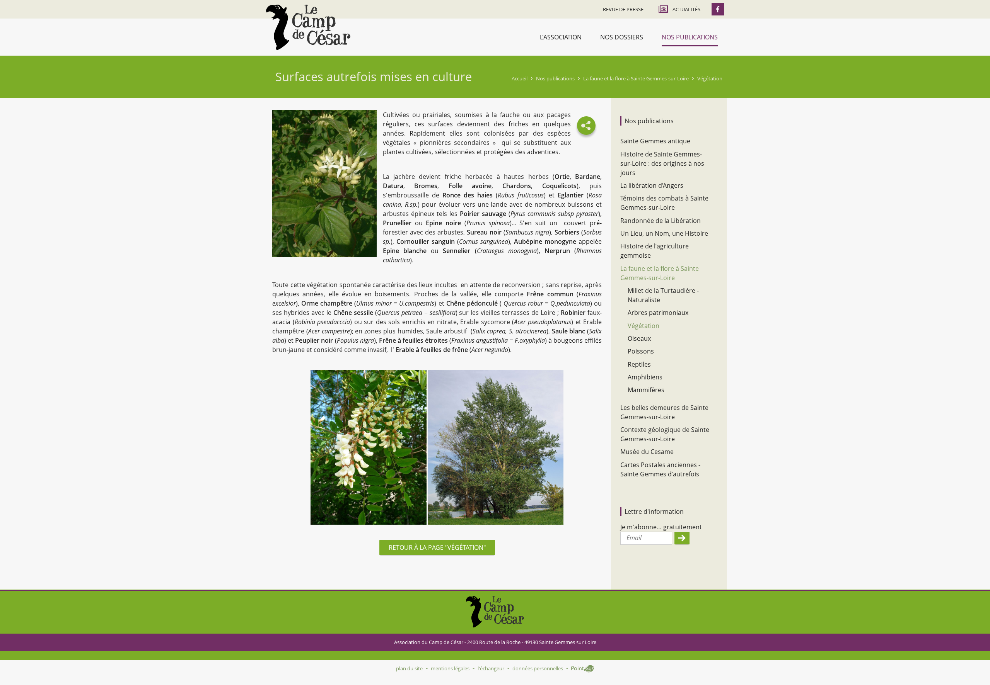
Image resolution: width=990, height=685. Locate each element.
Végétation (709, 78)
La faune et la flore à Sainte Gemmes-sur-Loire (636, 78)
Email (634, 538)
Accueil (519, 78)
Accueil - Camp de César (308, 27)
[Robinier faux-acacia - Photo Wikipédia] (369, 448)
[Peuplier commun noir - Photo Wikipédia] (495, 448)
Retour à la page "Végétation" (437, 547)
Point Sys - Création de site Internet (582, 668)
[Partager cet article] (586, 125)
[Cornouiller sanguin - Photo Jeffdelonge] (324, 184)
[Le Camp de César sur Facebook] (718, 9)
